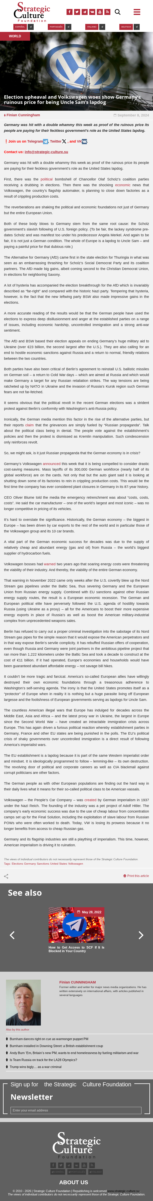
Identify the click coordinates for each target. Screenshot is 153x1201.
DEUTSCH (126, 27)
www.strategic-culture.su (123, 1191)
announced (52, 464)
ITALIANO (91, 27)
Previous (12, 935)
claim (29, 425)
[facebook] (70, 12)
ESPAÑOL (20, 27)
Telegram (35, 141)
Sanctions (43, 863)
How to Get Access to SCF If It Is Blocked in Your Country (76, 949)
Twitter (56, 141)
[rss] (107, 12)
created (90, 800)
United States (58, 863)
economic (122, 185)
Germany (30, 863)
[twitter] (77, 12)
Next (141, 935)
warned (50, 564)
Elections (17, 863)
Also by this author (17, 1029)
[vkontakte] (92, 12)
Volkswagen (75, 863)
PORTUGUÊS (56, 27)
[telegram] (85, 12)
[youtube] (100, 12)
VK (79, 141)
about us (73, 1182)
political (47, 179)
